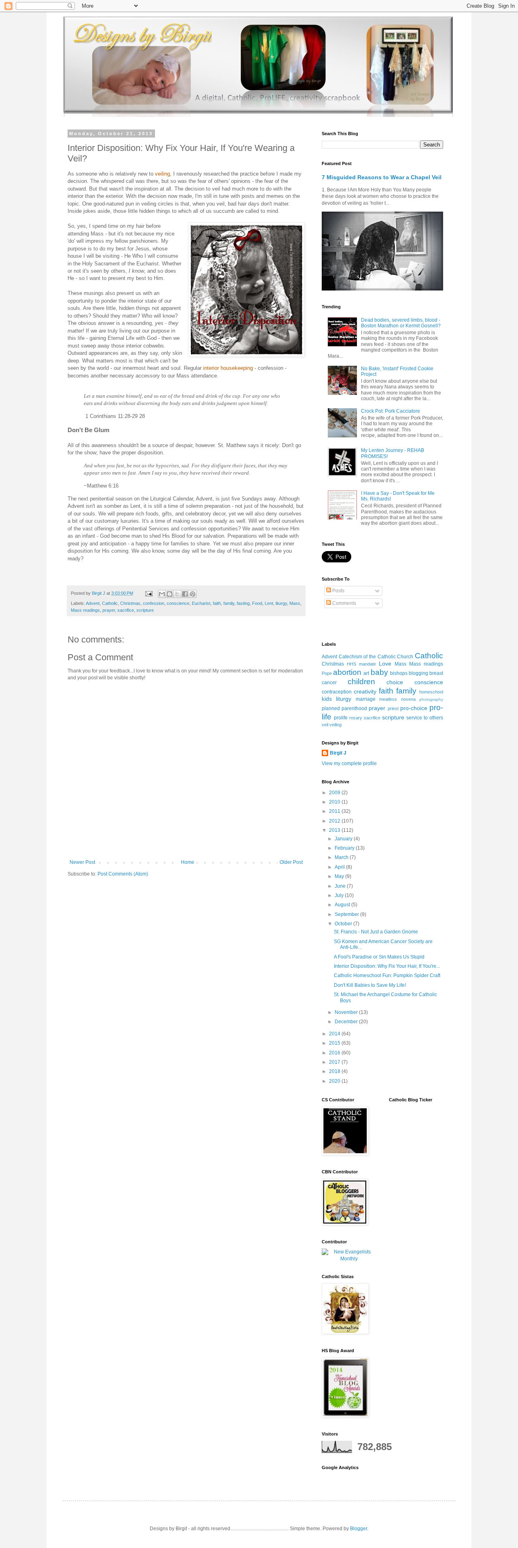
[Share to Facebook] (185, 594)
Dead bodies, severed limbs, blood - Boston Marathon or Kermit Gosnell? (401, 323)
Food (257, 603)
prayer (108, 610)
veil (325, 724)
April (340, 867)
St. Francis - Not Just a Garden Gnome (376, 932)
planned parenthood (344, 708)
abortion (347, 672)
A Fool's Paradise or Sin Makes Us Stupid (379, 957)
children (361, 681)
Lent (269, 603)
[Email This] (162, 594)
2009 (335, 792)
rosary (355, 717)
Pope (327, 673)
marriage (366, 699)
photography (431, 699)
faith (217, 603)
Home (187, 862)
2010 (335, 802)
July (340, 895)
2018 (335, 1071)
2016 (335, 1053)
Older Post (291, 862)
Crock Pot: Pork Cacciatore (390, 411)
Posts (337, 591)
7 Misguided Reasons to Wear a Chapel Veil (382, 177)
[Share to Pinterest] (193, 594)
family (228, 603)
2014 (335, 1034)
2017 (335, 1062)
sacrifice (125, 610)
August (343, 905)
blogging (418, 673)
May (340, 876)
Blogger (358, 1528)
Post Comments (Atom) (123, 874)
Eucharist (201, 603)
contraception (337, 692)
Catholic (110, 603)
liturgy (281, 603)
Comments (343, 603)
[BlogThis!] (170, 594)
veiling (335, 724)
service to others (424, 718)
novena (408, 699)
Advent (93, 603)
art (366, 673)
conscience (178, 603)
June (341, 886)
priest (393, 708)
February (345, 848)
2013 (335, 830)
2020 (335, 1081)
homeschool (431, 691)
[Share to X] (177, 594)
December (347, 1021)
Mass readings (85, 610)
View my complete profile (349, 763)
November (347, 1012)
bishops (399, 673)
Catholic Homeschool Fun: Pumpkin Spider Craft (387, 975)
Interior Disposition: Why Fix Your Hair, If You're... (387, 966)
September (347, 914)
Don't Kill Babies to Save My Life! (370, 985)
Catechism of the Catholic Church (376, 656)
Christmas (130, 603)
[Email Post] (148, 593)
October (344, 924)
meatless (388, 699)
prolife (341, 718)
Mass (294, 603)
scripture (145, 610)
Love (385, 663)
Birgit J (338, 753)
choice (394, 682)
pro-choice (413, 708)
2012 (335, 821)
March (342, 857)
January (344, 839)
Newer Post (82, 862)
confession (153, 603)
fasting (243, 603)
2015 (335, 1043)
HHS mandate (361, 664)
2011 (335, 811)
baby (379, 672)
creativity (365, 691)
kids (327, 699)
